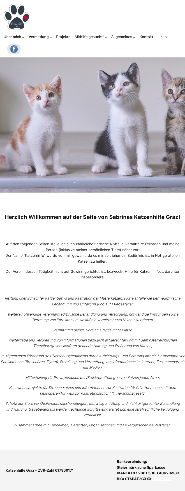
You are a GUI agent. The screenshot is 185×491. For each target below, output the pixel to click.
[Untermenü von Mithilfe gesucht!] (106, 37)
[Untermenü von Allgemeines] (134, 37)
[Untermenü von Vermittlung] (51, 37)
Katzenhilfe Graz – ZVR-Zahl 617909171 (40, 470)
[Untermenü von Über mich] (23, 37)
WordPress (162, 479)
